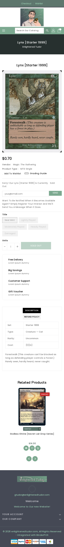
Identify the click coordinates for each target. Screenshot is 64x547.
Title (4, 214)
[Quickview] (26, 448)
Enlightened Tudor (32, 46)
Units (5, 240)
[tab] (32, 310)
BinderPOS (42, 535)
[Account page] (54, 31)
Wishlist (39, 3)
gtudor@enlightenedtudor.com (32, 494)
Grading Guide (38, 173)
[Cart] (60, 31)
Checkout (26, 3)
